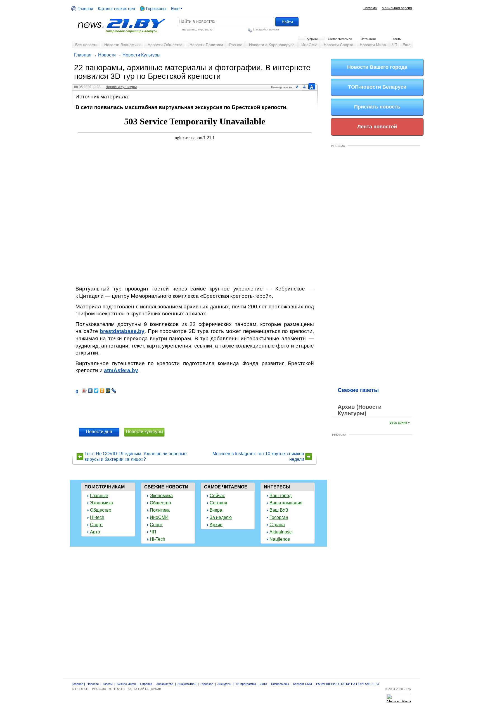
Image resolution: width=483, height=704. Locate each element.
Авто (95, 532)
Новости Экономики (122, 45)
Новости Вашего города (377, 67)
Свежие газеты (358, 390)
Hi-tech (97, 517)
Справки (146, 684)
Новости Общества (165, 45)
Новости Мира (373, 45)
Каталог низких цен (116, 8)
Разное (235, 45)
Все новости (86, 45)
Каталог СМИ (302, 684)
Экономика (101, 502)
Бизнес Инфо (126, 684)
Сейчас (217, 495)
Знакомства (164, 684)
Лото (263, 684)
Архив (216, 524)
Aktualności (281, 532)
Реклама (370, 8)
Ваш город (280, 495)
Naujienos (279, 539)
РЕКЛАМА (338, 146)
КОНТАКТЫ (116, 689)
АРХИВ (156, 689)
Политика (160, 510)
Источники (368, 39)
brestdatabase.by (122, 331)
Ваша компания (285, 502)
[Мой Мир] (108, 390)
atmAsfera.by (121, 370)
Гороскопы (155, 8)
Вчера (216, 510)
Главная (84, 8)
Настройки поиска (266, 29)
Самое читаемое (340, 39)
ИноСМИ (309, 45)
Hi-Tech (157, 539)
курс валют (206, 29)
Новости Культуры (141, 55)
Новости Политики (206, 45)
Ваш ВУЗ (278, 510)
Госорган (278, 517)
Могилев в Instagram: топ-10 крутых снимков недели (258, 456)
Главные (99, 495)
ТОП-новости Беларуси (377, 87)
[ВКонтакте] (90, 390)
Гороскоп (206, 684)
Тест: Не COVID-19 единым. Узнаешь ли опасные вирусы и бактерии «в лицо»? (135, 456)
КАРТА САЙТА (138, 689)
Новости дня (99, 431)
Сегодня (218, 502)
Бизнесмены (280, 684)
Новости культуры (144, 431)
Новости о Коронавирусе (272, 45)
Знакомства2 (186, 684)
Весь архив (398, 422)
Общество (100, 510)
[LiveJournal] (114, 390)
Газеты (396, 39)
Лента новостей (377, 126)
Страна (277, 524)
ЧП (394, 45)
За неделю (221, 517)
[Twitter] (96, 390)
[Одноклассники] (102, 390)
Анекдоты (224, 684)
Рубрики (312, 39)
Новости (107, 55)
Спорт (96, 524)
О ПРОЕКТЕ (80, 689)
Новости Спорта (338, 45)
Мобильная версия (397, 8)
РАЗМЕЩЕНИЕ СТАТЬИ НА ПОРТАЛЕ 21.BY (348, 684)
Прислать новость (377, 107)
